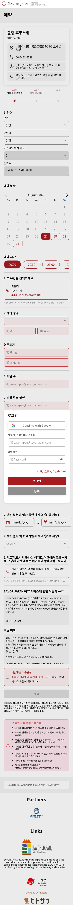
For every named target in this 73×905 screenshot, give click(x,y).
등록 (37, 491)
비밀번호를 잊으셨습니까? (51, 471)
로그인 (37, 481)
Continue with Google (37, 425)
